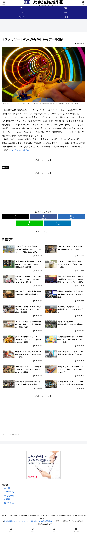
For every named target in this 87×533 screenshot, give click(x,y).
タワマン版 (9, 492)
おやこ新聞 (9, 503)
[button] (80, 384)
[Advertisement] (43, 190)
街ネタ (6, 167)
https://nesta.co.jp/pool (20, 150)
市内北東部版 (10, 496)
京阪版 (7, 499)
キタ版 (7, 488)
